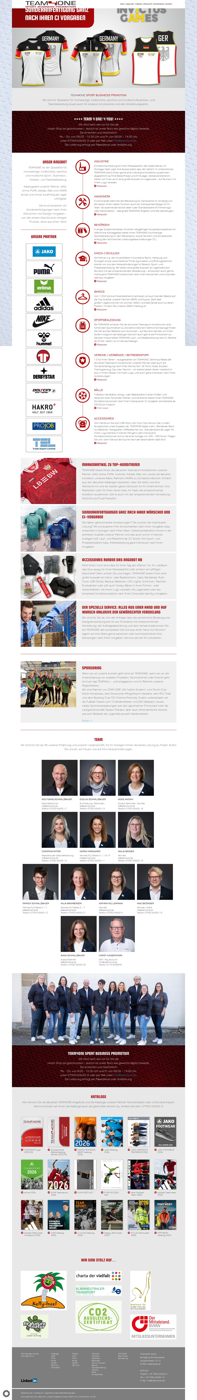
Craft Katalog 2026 (57, 1234)
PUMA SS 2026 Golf (111, 1193)
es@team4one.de (87, 806)
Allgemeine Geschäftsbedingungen (60, 1393)
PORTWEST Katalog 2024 (164, 1234)
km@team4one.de (87, 858)
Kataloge (130, 4)
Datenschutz (26, 1393)
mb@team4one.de (145, 910)
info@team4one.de (125, 140)
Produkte (147, 4)
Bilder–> (87, 720)
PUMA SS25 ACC (85, 1192)
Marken (138, 4)
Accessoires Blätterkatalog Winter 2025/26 (59, 1152)
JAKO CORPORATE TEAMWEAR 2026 (139, 1151)
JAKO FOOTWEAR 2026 (166, 1151)
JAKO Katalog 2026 (111, 1151)
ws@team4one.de (50, 806)
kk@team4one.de (106, 910)
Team (122, 4)
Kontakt (168, 4)
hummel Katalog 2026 (86, 1234)
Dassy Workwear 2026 (113, 1234)
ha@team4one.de (126, 806)
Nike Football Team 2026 (137, 1193)
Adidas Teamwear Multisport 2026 (33, 1234)
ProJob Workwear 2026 (140, 1234)
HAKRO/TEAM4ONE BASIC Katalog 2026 (86, 1152)
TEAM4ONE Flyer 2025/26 (32, 1151)
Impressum (38, 1393)
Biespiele (102, 344)
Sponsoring (158, 4)
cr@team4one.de (50, 858)
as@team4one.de (68, 962)
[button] (6, 1393)
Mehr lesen (103, 408)
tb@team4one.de (125, 858)
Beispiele (102, 186)
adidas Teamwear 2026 (167, 1193)
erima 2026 (30, 1192)
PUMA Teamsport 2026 (59, 1193)
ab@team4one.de (68, 910)
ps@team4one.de (30, 910)
